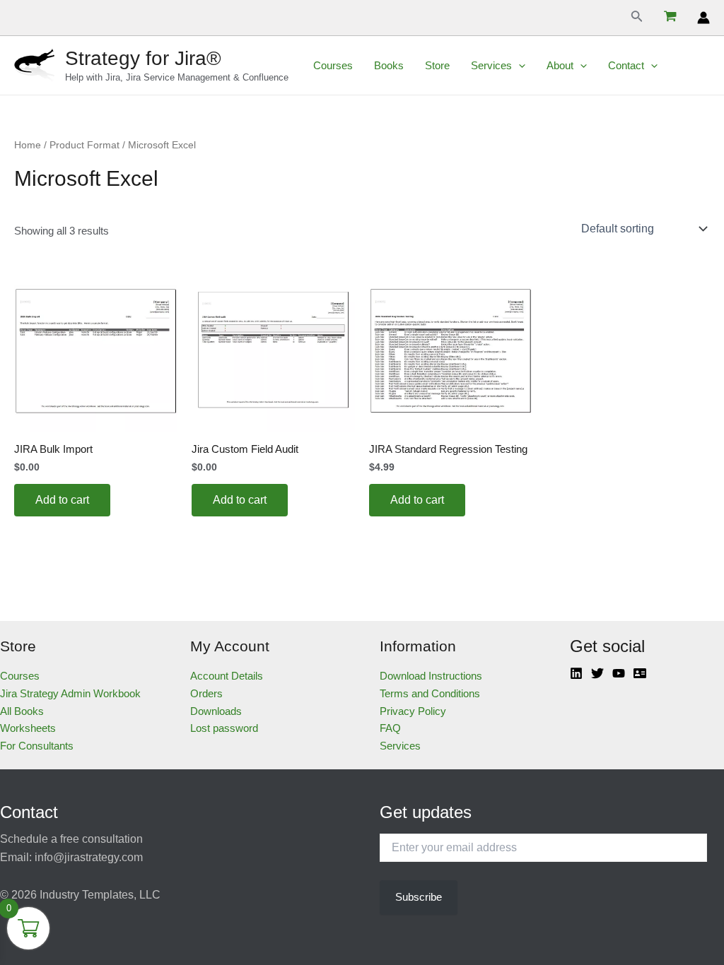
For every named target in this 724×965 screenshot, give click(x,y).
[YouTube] (618, 673)
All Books (22, 711)
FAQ (390, 728)
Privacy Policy (413, 711)
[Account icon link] (703, 17)
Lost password (224, 728)
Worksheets (28, 728)
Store (437, 65)
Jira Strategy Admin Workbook (70, 693)
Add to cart (62, 500)
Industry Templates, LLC (100, 895)
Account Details (226, 676)
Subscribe (418, 897)
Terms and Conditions (430, 693)
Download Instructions (431, 676)
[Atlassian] (640, 673)
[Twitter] (597, 673)
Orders (206, 693)
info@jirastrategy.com (89, 857)
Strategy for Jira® (143, 58)
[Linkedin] (576, 673)
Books (389, 65)
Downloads (216, 711)
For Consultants (37, 746)
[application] (518, 65)
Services (491, 65)
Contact (626, 65)
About (560, 65)
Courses (333, 65)
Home (27, 145)
